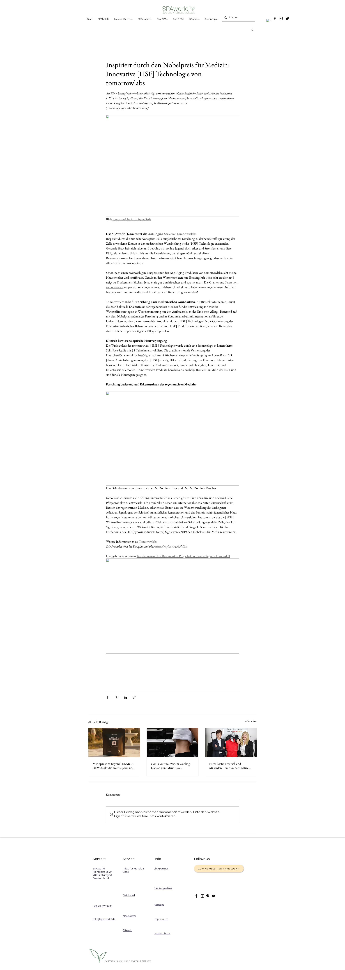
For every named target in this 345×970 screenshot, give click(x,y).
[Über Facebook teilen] (107, 697)
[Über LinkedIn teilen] (125, 697)
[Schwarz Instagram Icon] (281, 18)
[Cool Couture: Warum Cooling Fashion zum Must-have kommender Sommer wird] (173, 742)
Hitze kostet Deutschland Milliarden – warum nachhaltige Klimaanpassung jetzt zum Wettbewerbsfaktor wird (229, 766)
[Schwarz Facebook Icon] (275, 18)
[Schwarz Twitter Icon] (287, 18)
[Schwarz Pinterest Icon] (207, 896)
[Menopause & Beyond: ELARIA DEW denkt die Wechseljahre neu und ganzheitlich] (114, 742)
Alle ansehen (251, 721)
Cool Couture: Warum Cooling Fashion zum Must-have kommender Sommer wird (170, 766)
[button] (268, 21)
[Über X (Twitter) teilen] (116, 697)
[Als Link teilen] (134, 697)
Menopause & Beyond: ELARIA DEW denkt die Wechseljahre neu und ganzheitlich (113, 766)
